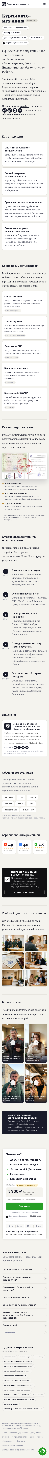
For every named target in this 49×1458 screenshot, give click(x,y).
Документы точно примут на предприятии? (17, 1278)
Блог (32, 1437)
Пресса (40, 1437)
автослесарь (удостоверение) (17, 1380)
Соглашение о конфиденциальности (18, 1450)
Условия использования (12, 1445)
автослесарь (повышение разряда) (18, 1366)
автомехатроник (11, 1404)
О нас (4, 1432)
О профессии (9, 1332)
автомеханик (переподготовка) (17, 1390)
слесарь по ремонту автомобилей (18, 1361)
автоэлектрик (9, 1357)
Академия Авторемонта (18, 4)
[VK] (15, 110)
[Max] (20, 110)
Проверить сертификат (24, 892)
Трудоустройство (19, 1437)
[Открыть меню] (44, 4)
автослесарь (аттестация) (15, 1376)
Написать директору (19, 1432)
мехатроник (38, 1395)
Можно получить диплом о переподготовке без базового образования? (18, 1315)
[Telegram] (4, 110)
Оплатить (24, 1206)
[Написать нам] (42, 1451)
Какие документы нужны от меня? (19, 1305)
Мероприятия (8, 1441)
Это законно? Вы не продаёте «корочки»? (18, 1288)
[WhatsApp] (9, 110)
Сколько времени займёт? (16, 1297)
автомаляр (39, 1357)
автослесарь (25, 1357)
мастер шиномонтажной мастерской (19, 1399)
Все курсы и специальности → (15, 1351)
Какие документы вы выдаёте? (18, 1269)
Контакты (21, 1441)
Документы (36, 1432)
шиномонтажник (10, 1395)
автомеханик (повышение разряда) (18, 1385)
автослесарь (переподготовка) (17, 1371)
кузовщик (25, 1395)
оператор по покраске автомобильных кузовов (23, 1409)
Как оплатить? (10, 1325)
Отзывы (5, 1437)
